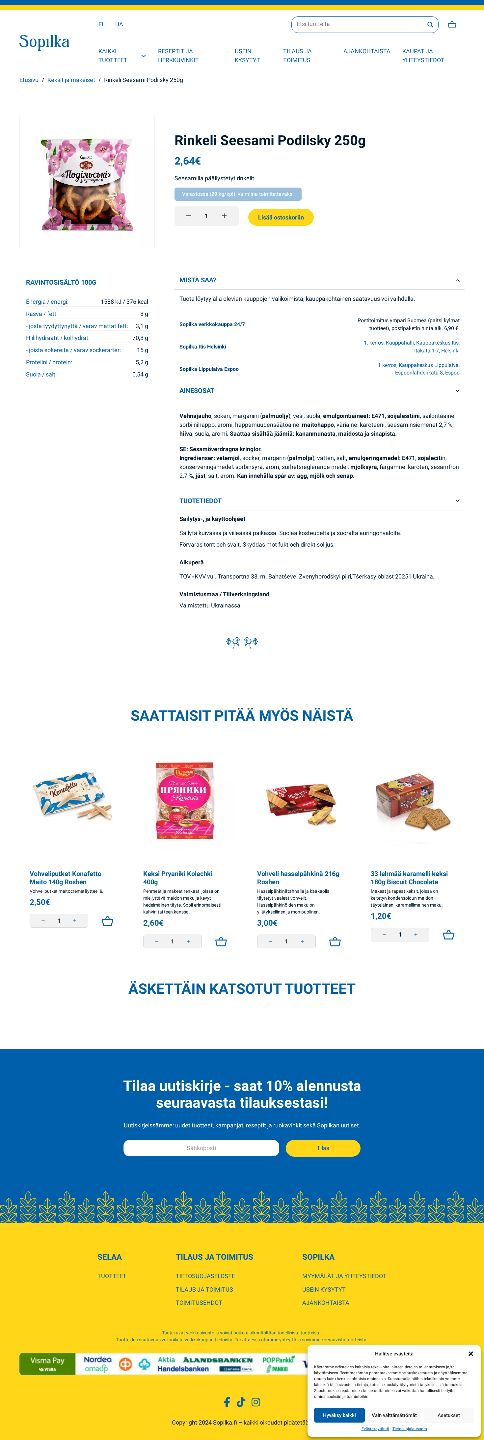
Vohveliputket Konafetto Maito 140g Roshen (65, 878)
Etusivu (29, 79)
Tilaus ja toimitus (297, 56)
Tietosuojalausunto (409, 1429)
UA (119, 24)
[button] (471, 1353)
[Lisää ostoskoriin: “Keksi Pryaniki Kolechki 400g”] (219, 941)
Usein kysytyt (247, 56)
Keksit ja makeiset (71, 79)
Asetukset (449, 1415)
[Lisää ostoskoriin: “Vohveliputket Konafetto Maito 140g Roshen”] (105, 921)
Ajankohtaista (366, 51)
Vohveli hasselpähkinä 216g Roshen (298, 878)
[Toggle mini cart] (452, 24)
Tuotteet (111, 1276)
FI (100, 24)
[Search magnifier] (430, 24)
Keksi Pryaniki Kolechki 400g (177, 878)
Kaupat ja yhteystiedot (423, 56)
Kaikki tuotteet (112, 56)
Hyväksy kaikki (339, 1415)
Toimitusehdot (199, 1302)
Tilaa (323, 1147)
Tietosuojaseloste (205, 1276)
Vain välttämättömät (394, 1415)
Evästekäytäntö (375, 1429)
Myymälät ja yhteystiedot (344, 1276)
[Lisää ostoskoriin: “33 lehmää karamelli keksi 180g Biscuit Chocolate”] (447, 934)
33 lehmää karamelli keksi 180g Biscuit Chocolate (409, 878)
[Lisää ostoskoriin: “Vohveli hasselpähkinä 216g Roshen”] (333, 941)
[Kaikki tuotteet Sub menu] (143, 56)
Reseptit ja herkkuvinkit (178, 56)
